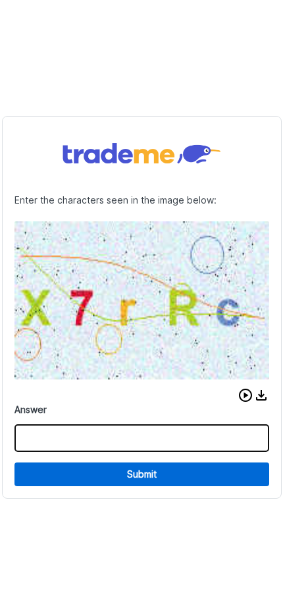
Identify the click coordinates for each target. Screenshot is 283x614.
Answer (30, 409)
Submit (142, 474)
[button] (245, 395)
